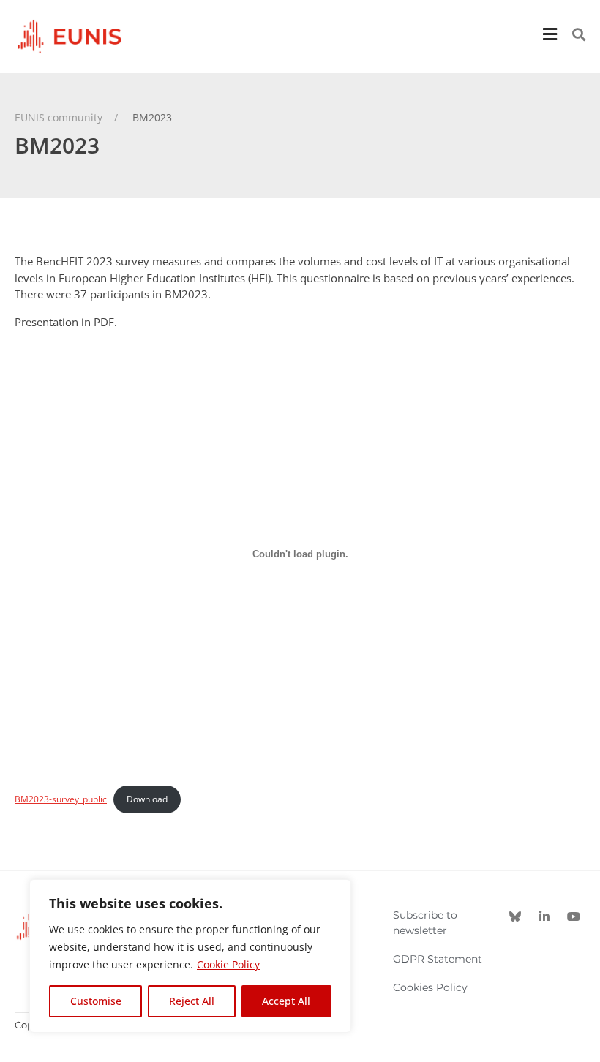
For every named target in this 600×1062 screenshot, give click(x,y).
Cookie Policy (228, 964)
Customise (95, 1001)
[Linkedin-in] (544, 916)
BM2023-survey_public (61, 799)
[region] (190, 956)
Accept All (286, 1001)
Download (147, 799)
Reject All (191, 1001)
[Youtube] (573, 916)
